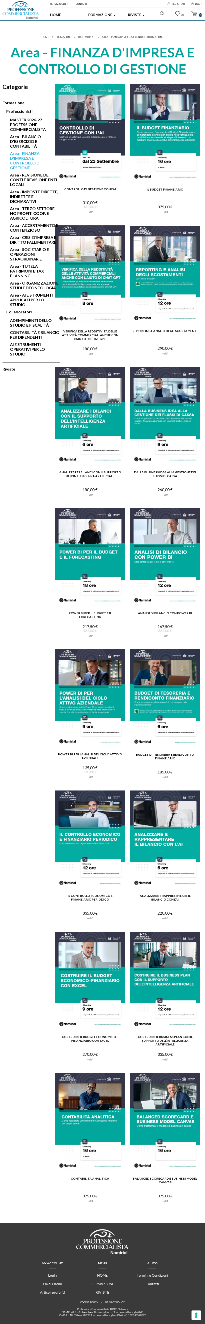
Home (55, 15)
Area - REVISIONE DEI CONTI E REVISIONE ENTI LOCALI (33, 179)
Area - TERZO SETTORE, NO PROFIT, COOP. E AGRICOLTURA (33, 213)
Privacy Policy (115, 1302)
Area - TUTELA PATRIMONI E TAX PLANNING (27, 271)
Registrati (178, 3)
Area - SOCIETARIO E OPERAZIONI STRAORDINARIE (29, 254)
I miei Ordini (52, 1284)
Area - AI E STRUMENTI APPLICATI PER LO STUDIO (31, 300)
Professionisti (86, 37)
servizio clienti (60, 3)
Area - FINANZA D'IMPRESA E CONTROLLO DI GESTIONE (132, 37)
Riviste (134, 15)
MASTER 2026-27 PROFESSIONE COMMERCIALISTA (28, 124)
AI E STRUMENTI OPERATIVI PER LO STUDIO (27, 349)
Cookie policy (89, 1302)
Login (198, 3)
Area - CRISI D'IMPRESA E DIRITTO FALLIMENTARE (33, 239)
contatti (81, 3)
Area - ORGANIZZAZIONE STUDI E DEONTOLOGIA (34, 285)
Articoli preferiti (52, 1292)
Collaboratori (19, 311)
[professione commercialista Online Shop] (20, 10)
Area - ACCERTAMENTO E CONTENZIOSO (34, 227)
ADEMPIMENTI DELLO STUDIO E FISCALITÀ (31, 322)
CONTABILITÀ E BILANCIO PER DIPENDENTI (35, 334)
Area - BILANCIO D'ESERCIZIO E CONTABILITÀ (25, 141)
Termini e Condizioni (152, 1275)
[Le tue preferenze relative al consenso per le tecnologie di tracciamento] (196, 1315)
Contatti (152, 1284)
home (45, 37)
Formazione (100, 15)
